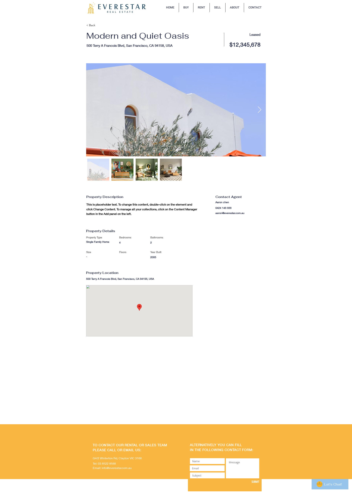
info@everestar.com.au (117, 468)
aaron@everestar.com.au (229, 213)
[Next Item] (259, 109)
